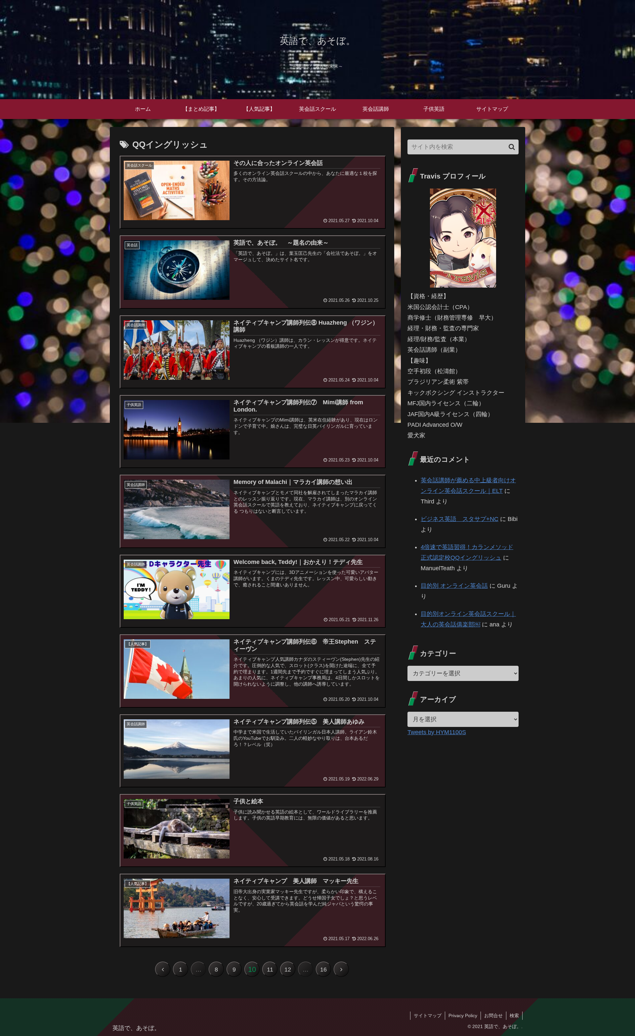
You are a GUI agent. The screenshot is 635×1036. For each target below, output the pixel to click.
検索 (514, 1015)
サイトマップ (428, 1015)
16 (323, 969)
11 (270, 969)
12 (287, 969)
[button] (512, 147)
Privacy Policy (462, 1015)
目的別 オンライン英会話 (454, 585)
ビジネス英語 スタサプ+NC (459, 519)
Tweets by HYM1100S (436, 732)
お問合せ (493, 1015)
